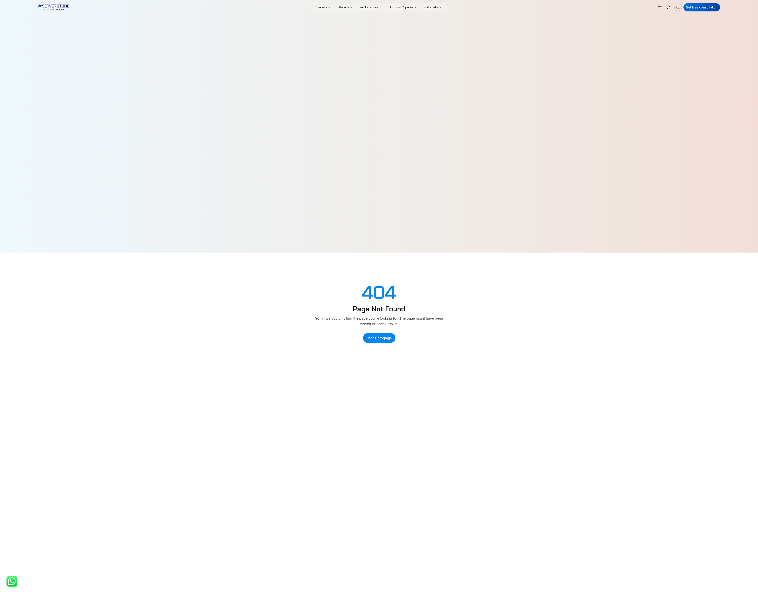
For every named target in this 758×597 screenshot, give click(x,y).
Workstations (369, 7)
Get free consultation (702, 7)
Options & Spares (401, 7)
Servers (321, 7)
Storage (343, 7)
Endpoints (431, 7)
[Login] (669, 7)
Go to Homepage (379, 338)
